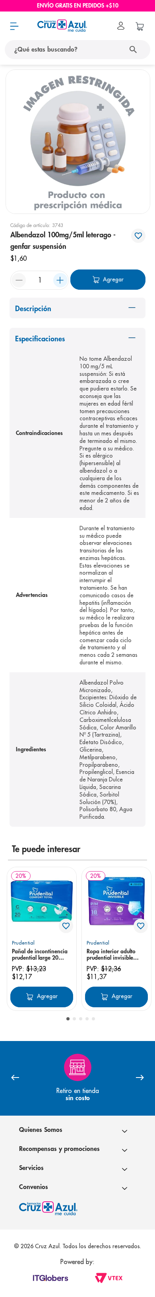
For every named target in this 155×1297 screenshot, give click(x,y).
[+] (60, 280)
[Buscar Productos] (135, 49)
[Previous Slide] (15, 1078)
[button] (68, 1018)
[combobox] (77, 49)
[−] (19, 280)
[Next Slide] (140, 1078)
